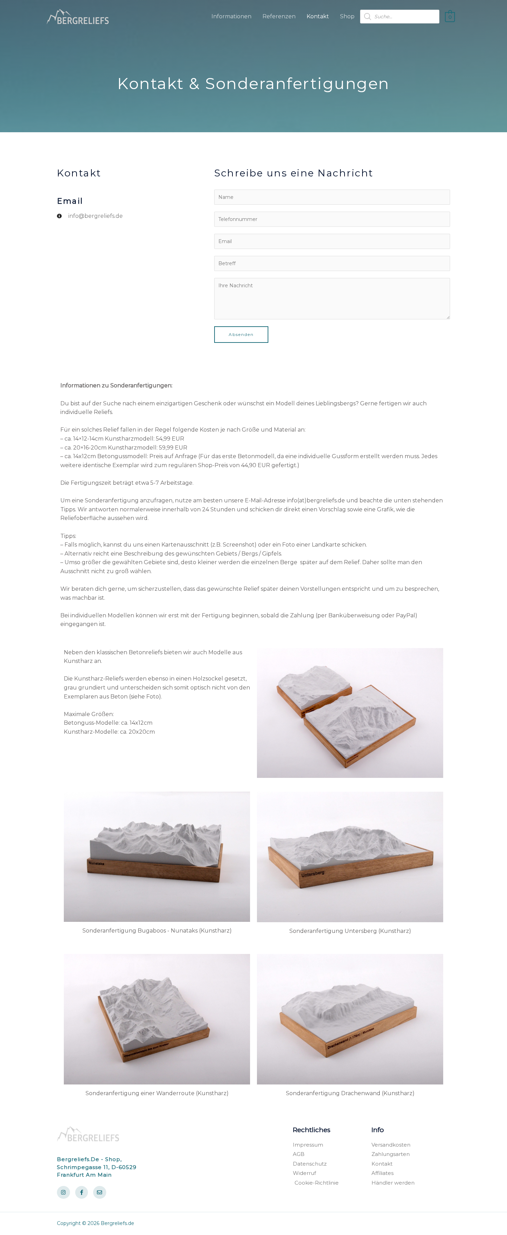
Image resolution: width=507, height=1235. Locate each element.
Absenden (241, 334)
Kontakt (318, 16)
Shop (347, 16)
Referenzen (279, 16)
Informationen (231, 16)
